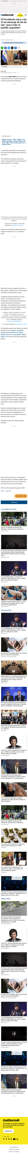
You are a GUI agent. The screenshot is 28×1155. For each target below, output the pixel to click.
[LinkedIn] (15, 48)
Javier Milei (8, 491)
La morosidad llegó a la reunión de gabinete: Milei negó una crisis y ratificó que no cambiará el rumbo (13, 578)
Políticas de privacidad (14, 1149)
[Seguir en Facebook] (6, 1139)
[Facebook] (5, 48)
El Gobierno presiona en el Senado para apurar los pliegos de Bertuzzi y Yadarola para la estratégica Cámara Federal (13, 704)
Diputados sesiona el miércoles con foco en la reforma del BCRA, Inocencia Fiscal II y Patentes (13, 727)
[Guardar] (19, 48)
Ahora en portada (6, 610)
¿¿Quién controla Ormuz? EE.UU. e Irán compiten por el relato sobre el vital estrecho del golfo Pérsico (13, 603)
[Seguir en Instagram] (11, 1139)
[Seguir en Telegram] (8, 1139)
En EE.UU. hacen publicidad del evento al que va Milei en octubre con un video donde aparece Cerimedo (14, 751)
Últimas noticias (5, 898)
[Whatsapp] (2, 48)
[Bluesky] (8, 48)
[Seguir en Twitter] (4, 1139)
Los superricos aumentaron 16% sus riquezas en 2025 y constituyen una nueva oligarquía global (12, 868)
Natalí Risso (3, 872)
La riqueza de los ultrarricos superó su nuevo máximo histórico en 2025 (12, 844)
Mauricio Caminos (5, 755)
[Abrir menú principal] (26, 15)
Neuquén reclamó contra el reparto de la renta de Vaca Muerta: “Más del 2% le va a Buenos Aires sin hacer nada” (14, 893)
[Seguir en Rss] (17, 1139)
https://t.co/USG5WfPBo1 (14, 321)
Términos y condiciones (14, 1151)
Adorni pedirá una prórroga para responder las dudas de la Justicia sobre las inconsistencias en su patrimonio (13, 776)
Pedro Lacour (4, 581)
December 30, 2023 (17, 225)
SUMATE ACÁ (8, 1131)
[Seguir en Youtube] (14, 1139)
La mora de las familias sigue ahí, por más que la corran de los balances (14, 654)
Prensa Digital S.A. (14, 1147)
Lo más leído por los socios (8, 509)
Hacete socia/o (20, 15)
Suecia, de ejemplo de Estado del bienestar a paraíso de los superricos (12, 528)
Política (2, 491)
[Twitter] (12, 48)
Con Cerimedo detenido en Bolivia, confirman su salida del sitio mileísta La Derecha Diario (13, 799)
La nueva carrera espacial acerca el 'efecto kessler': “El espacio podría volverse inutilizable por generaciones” (14, 1043)
